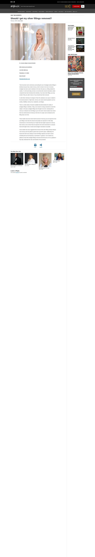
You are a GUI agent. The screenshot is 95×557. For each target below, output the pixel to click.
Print (35, 147)
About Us (75, 11)
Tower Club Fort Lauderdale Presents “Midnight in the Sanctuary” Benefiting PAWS (72, 47)
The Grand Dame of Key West (71, 39)
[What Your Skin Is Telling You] (31, 158)
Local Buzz (60, 11)
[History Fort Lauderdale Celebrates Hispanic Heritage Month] (76, 64)
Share (41, 147)
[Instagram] (12, 1)
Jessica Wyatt (20, 20)
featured (71, 25)
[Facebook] (11, 1)
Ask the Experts (68, 11)
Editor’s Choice (21, 11)
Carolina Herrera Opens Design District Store (71, 28)
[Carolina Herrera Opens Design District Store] (80, 32)
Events (55, 11)
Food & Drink (41, 11)
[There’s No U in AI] (59, 156)
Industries (28, 11)
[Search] (82, 6)
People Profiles (49, 11)
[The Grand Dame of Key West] (80, 41)
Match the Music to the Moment (16, 165)
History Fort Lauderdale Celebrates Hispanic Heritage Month (75, 73)
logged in (17, 172)
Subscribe (76, 6)
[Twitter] (14, 1)
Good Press (34, 11)
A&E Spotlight (72, 54)
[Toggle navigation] (11, 6)
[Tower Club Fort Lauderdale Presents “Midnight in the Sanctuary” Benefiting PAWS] (80, 48)
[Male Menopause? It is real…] (45, 160)
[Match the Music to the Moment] (17, 159)
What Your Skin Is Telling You (30, 164)
